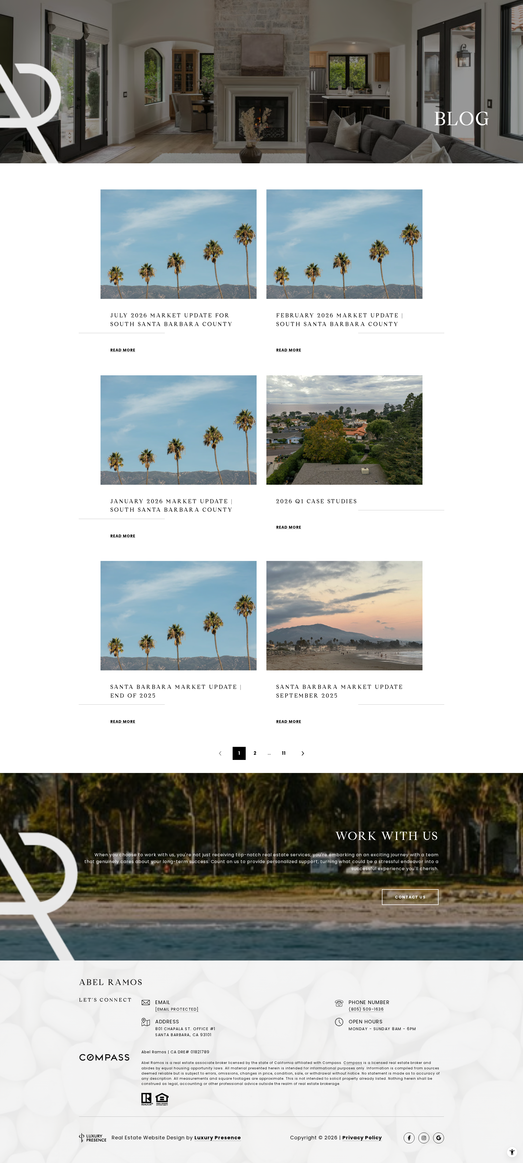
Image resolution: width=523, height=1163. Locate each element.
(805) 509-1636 (366, 1009)
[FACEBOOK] (409, 1138)
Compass (352, 1062)
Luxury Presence (217, 1137)
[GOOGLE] (438, 1138)
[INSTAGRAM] (423, 1138)
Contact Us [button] (410, 897)
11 (284, 753)
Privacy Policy (362, 1137)
